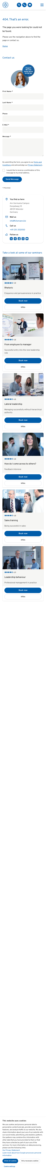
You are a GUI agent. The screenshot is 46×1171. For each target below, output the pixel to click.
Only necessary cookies (29, 1161)
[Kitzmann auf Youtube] (27, 238)
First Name (7, 91)
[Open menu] (42, 5)
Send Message (12, 179)
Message (6, 137)
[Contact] (24, 5)
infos (23, 307)
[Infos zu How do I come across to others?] (23, 460)
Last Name (7, 103)
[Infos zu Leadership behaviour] (23, 573)
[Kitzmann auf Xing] (15, 238)
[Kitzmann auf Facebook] (19, 238)
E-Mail (5, 125)
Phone (4, 114)
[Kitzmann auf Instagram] (23, 238)
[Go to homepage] (5, 5)
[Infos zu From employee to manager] (23, 342)
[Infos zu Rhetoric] (23, 284)
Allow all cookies (10, 1161)
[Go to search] (19, 5)
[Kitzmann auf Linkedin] (11, 238)
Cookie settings (9, 1167)
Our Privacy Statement (11, 1150)
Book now (23, 301)
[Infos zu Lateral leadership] (23, 402)
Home (5, 46)
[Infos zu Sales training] (23, 516)
